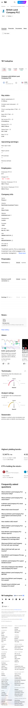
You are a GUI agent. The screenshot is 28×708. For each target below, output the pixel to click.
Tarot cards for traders (20, 667)
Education (3, 694)
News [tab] (25, 28)
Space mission (18, 655)
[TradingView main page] (5, 2)
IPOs (2, 658)
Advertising (17, 700)
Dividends (3, 657)
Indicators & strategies (6, 700)
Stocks (3, 632)
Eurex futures (18, 647)
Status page (17, 685)
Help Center (17, 658)
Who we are (17, 653)
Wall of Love (4, 681)
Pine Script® (4, 669)
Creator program (5, 684)
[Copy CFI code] (7, 245)
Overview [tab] (4, 28)
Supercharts (4, 627)
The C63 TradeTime (19, 669)
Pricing (16, 629)
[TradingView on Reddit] (2, 603)
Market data (17, 630)
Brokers (16, 638)
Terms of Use (18, 673)
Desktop (3, 675)
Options (3, 666)
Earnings (3, 655)
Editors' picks (4, 695)
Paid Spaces (4, 704)
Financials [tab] (11, 28)
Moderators (4, 687)
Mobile (3, 673)
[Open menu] (2, 2)
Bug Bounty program (19, 683)
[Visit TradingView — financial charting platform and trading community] (7, 61)
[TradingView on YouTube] (9, 599)
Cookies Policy (18, 678)
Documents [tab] (19, 28)
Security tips (17, 681)
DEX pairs (3, 640)
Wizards (3, 701)
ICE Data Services (17, 609)
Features (17, 627)
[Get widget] (25, 371)
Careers (16, 660)
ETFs (2, 633)
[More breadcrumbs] (8, 6)
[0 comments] (8, 363)
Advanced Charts (19, 694)
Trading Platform (18, 695)
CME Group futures (19, 646)
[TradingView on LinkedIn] (16, 599)
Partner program (18, 703)
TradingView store (19, 666)
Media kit (17, 661)
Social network (4, 680)
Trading (3, 692)
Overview (17, 636)
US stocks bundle (19, 649)
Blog (16, 657)
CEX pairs (3, 638)
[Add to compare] (16, 83)
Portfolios (3, 663)
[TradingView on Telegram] (20, 599)
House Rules (4, 686)
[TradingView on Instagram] (13, 599)
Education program (19, 705)
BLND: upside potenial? (8, 351)
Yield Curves (4, 664)
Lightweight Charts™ (19, 692)
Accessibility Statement (20, 680)
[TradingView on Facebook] (6, 599)
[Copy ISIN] (12, 235)
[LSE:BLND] (3, 348)
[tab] (18, 263)
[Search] (14, 2)
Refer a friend (4, 683)
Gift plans (17, 632)
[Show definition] (14, 99)
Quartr (21, 619)
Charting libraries (19, 691)
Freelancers (4, 703)
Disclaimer (17, 675)
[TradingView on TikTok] (23, 599)
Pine (2, 641)
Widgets (16, 689)
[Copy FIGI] (12, 240)
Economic (3, 653)
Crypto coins (4, 636)
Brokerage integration (20, 701)
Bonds (2, 635)
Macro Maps (4, 667)
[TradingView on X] (2, 599)
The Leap (17, 641)
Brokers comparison (19, 640)
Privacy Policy (18, 677)
